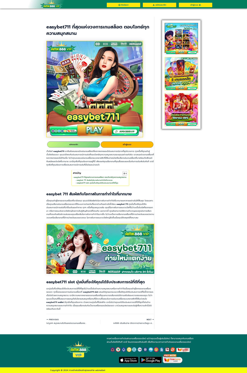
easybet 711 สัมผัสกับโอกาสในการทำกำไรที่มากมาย (94, 180)
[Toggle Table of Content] (123, 173)
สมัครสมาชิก (73, 144)
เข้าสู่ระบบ (127, 144)
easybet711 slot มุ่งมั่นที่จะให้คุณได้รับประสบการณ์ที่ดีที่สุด (97, 183)
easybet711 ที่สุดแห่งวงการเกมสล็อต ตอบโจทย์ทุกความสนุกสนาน (100, 177)
